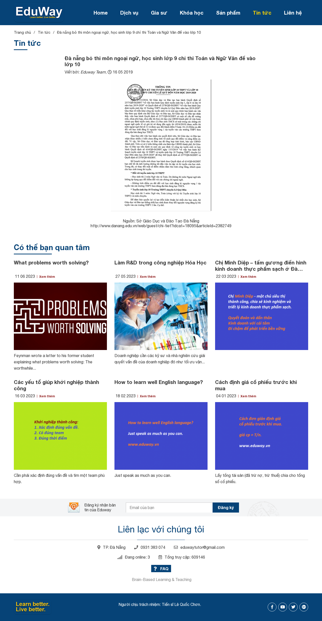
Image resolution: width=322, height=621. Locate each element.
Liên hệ (293, 13)
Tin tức (262, 13)
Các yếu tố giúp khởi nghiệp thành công (56, 385)
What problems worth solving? (51, 262)
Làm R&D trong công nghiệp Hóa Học (160, 262)
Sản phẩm (228, 13)
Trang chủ (22, 32)
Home (101, 13)
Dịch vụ (129, 13)
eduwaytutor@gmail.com (202, 547)
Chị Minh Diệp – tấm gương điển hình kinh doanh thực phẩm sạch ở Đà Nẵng (260, 265)
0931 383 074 (153, 547)
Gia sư (159, 13)
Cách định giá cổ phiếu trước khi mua (256, 385)
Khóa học (192, 13)
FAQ (164, 568)
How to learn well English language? (158, 382)
